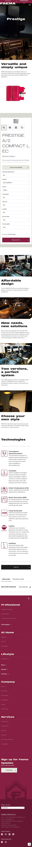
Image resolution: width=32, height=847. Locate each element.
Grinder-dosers (5, 614)
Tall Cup (4, 201)
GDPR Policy (4, 721)
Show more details (16, 167)
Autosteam (5, 194)
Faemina (3, 637)
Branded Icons (5, 658)
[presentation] (16, 423)
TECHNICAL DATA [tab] (18, 579)
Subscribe (9, 770)
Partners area (4, 709)
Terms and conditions (7, 739)
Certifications (5, 695)
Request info (16, 240)
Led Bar (4, 209)
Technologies (5, 624)
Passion (4, 669)
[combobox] (16, 175)
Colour (4, 186)
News (3, 665)
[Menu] (30, 4)
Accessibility (4, 744)
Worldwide (4, 691)
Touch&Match (5, 646)
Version (4, 179)
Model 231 (3, 735)
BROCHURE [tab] (6, 579)
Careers (3, 704)
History (3, 686)
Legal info (4, 730)
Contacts (4, 674)
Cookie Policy (5, 726)
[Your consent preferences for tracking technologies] (29, 844)
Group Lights (6, 224)
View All (16, 567)
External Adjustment (8, 172)
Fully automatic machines (8, 618)
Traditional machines (7, 609)
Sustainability (5, 700)
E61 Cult (3, 641)
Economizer (5, 216)
